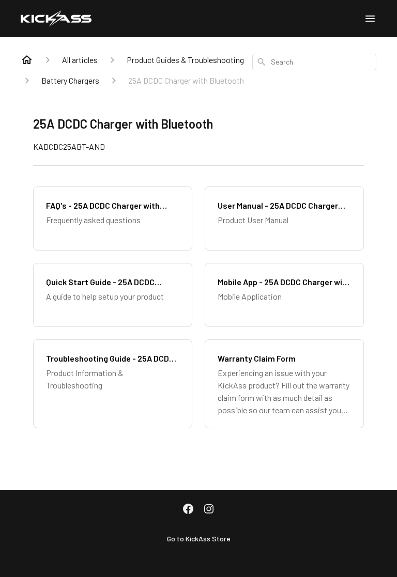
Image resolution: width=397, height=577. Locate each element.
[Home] (27, 60)
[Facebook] (188, 510)
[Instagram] (209, 510)
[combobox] (314, 62)
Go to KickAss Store (199, 538)
